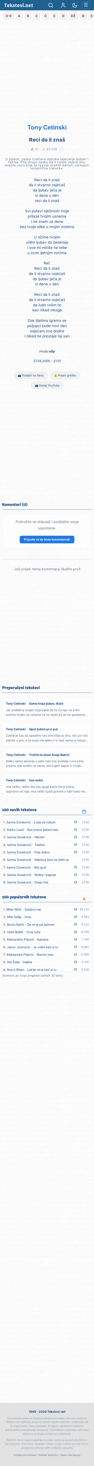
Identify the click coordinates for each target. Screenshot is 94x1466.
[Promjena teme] (75, 5)
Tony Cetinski (47, 127)
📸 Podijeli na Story (31, 375)
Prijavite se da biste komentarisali (47, 539)
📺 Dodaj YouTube (47, 385)
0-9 (9, 16)
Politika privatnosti (25, 1455)
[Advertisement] (47, 72)
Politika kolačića (48, 1455)
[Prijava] (63, 5)
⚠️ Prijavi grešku (65, 375)
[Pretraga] (51, 5)
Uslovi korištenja (70, 1455)
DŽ (73, 16)
